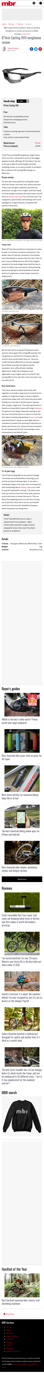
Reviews (12, 24)
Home (4, 24)
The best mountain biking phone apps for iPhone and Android (21, 832)
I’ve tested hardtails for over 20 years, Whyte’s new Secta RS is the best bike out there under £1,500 (21, 961)
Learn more (26, 34)
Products (20, 24)
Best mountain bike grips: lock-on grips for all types (22, 757)
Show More (9, 1314)
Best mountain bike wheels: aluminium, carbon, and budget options (20, 869)
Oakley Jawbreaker (28, 487)
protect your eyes (16, 196)
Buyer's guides (11, 688)
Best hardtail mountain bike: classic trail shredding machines (21, 1301)
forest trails (34, 417)
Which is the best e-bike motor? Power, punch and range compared (20, 721)
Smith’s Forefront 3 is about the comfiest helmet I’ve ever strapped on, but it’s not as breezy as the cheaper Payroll (22, 997)
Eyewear (28, 24)
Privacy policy (29, 1364)
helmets (38, 408)
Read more (22, 879)
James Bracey (12, 48)
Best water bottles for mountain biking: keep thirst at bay (20, 796)
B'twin (37, 143)
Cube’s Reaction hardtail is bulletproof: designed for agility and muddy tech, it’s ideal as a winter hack (21, 1037)
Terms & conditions (18, 1364)
